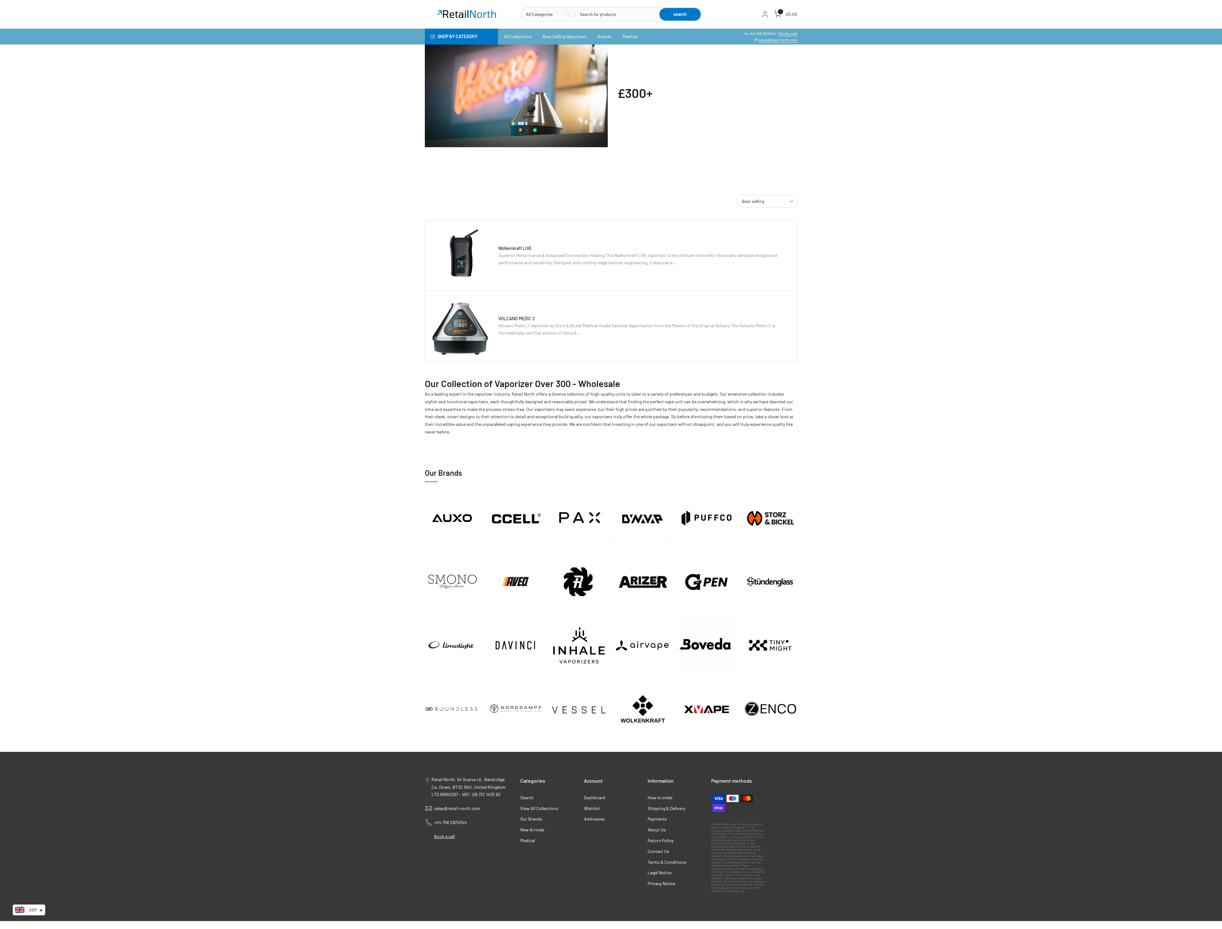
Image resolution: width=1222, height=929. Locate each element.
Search (527, 797)
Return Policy (660, 840)
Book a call (788, 33)
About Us (657, 829)
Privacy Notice (661, 883)
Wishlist (592, 808)
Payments (657, 819)
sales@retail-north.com (778, 40)
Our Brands (531, 819)
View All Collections (539, 808)
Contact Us (658, 851)
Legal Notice (659, 872)
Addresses (594, 819)
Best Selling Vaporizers (564, 36)
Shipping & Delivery (666, 808)
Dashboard (594, 797)
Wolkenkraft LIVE (515, 248)
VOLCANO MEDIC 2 (516, 318)
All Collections (517, 36)
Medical (630, 36)
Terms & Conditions (667, 862)
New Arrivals (532, 829)
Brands (605, 36)
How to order (660, 797)
